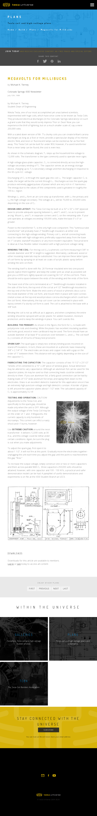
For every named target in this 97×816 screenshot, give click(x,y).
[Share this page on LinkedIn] (59, 61)
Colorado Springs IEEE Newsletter (25, 91)
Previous (44, 588)
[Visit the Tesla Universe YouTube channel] (54, 776)
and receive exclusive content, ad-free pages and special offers (48, 51)
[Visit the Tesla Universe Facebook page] (48, 776)
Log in (11, 564)
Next (56, 588)
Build (22, 30)
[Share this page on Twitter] (45, 61)
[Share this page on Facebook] (38, 61)
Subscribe (49, 730)
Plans (33, 30)
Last (65, 588)
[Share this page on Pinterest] (52, 61)
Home (11, 30)
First (32, 588)
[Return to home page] (48, 795)
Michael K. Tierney (20, 84)
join (19, 564)
